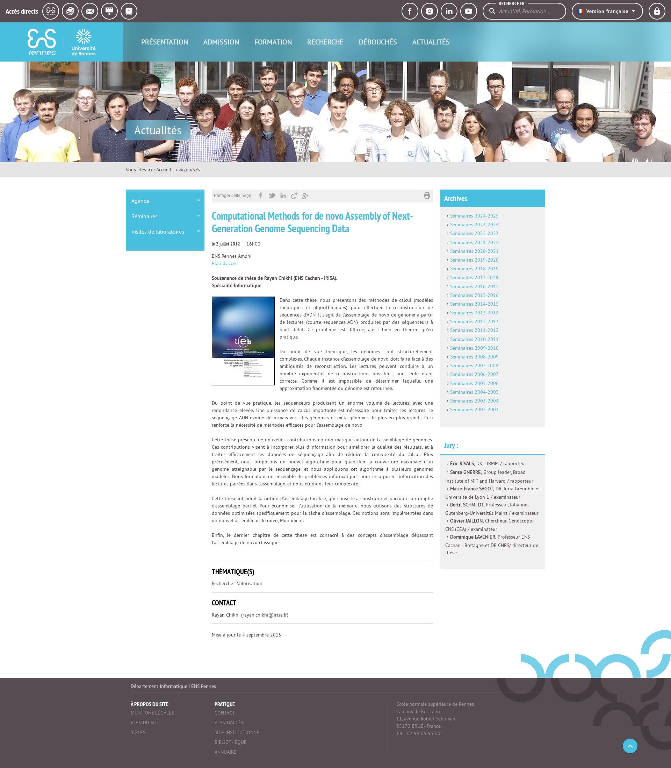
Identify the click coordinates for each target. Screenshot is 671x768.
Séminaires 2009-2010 (474, 348)
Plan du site (145, 722)
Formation (273, 41)
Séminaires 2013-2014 (474, 313)
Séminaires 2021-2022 (474, 242)
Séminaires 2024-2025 (474, 216)
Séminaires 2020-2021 (474, 251)
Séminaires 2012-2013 (474, 321)
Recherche (325, 41)
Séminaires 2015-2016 (474, 295)
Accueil (163, 169)
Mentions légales (152, 713)
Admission (221, 41)
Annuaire (226, 752)
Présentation (164, 41)
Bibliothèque (231, 742)
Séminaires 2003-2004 (474, 401)
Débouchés (378, 41)
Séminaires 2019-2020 (474, 260)
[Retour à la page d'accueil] (61, 42)
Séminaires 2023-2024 (474, 224)
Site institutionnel (238, 732)
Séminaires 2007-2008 (474, 365)
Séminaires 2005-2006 (474, 383)
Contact (225, 713)
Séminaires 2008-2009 (474, 357)
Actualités (431, 41)
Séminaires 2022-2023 (474, 233)
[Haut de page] (630, 746)
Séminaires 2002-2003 (474, 409)
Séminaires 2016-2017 (474, 286)
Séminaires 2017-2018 (474, 277)
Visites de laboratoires (157, 231)
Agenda (140, 200)
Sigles (138, 732)
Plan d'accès (224, 263)
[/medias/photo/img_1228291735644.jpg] (243, 340)
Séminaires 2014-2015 (474, 304)
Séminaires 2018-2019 (474, 268)
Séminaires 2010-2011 (474, 339)
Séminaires (144, 216)
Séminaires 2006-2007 (474, 374)
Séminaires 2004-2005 (474, 392)
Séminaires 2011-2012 (474, 330)
